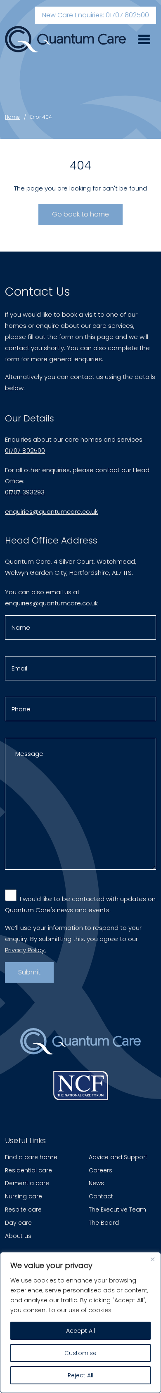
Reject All (80, 1375)
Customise (80, 1353)
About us (18, 1236)
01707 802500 (25, 450)
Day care (18, 1223)
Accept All (80, 1331)
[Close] (152, 1259)
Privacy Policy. (25, 950)
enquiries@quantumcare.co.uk (51, 511)
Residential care (28, 1170)
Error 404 (41, 116)
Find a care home (31, 1157)
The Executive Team (117, 1209)
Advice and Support (118, 1157)
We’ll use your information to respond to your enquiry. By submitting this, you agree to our (73, 938)
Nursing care (23, 1196)
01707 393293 (25, 492)
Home (12, 116)
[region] (80, 1322)
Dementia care (27, 1183)
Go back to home (80, 214)
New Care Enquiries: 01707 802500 (95, 15)
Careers (100, 1170)
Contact (101, 1196)
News (96, 1183)
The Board (104, 1223)
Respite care (23, 1209)
